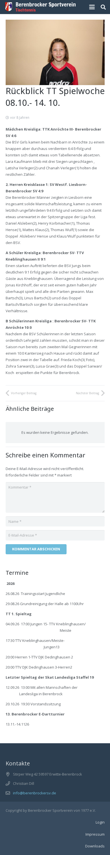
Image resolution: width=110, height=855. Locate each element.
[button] (92, 7)
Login (100, 822)
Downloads (95, 846)
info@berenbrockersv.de (34, 792)
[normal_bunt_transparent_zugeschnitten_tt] (40, 7)
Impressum (95, 834)
